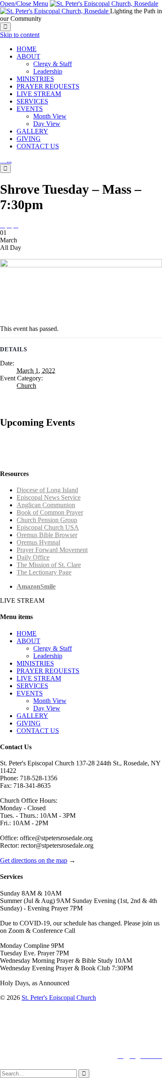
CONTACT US (38, 730)
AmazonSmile (36, 586)
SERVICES (32, 685)
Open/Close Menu (24, 3)
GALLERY (32, 715)
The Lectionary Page (44, 572)
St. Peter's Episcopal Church (59, 997)
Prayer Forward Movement (52, 549)
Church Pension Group (47, 519)
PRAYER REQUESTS (48, 670)
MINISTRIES (35, 663)
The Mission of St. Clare (49, 564)
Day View (46, 708)
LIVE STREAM (39, 678)
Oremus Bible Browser (47, 534)
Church (26, 385)
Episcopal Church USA (48, 527)
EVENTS (30, 693)
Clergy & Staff (52, 648)
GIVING (29, 723)
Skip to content (19, 34)
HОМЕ (27, 633)
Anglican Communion (46, 504)
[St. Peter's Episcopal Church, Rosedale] (79, 7)
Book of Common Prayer (50, 512)
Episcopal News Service (49, 497)
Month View (49, 700)
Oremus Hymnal (38, 542)
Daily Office (33, 557)
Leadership (47, 655)
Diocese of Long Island (47, 489)
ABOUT (28, 640)
